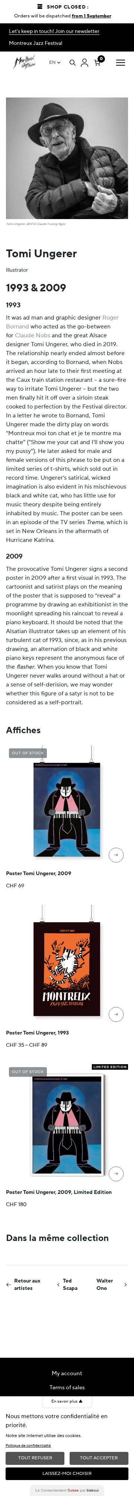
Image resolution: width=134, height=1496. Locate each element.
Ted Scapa (70, 1285)
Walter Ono (104, 1285)
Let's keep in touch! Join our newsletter (54, 31)
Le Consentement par (67, 1490)
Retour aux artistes (27, 1285)
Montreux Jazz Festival (35, 43)
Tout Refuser (35, 1458)
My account (67, 1373)
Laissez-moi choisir (67, 1473)
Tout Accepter (99, 1458)
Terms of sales (67, 1387)
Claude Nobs (32, 335)
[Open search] (72, 62)
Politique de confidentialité (28, 1445)
